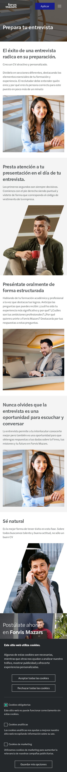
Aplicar (45, 6)
